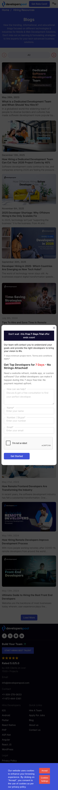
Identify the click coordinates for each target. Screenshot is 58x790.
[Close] (54, 328)
